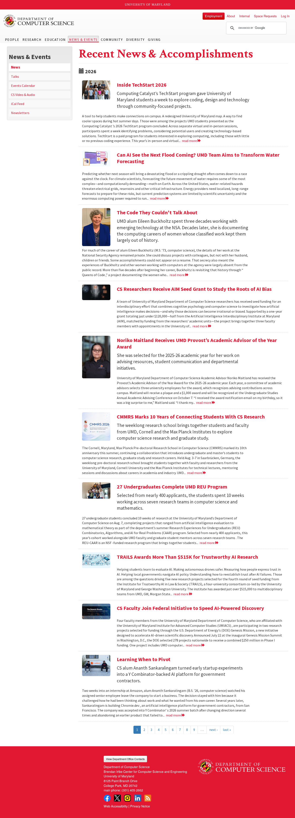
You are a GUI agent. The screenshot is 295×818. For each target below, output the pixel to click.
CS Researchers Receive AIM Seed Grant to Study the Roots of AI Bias (194, 289)
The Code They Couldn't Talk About (157, 212)
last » (227, 729)
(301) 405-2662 (132, 790)
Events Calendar (23, 85)
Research (31, 39)
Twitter (117, 798)
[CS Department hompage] (241, 765)
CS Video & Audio (23, 94)
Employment (213, 16)
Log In (285, 16)
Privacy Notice (140, 806)
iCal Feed (17, 104)
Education (55, 39)
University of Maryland (147, 4)
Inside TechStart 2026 (142, 84)
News (15, 67)
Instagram (127, 798)
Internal (244, 16)
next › (213, 729)
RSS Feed (147, 798)
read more (190, 140)
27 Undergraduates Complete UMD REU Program (172, 486)
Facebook (107, 798)
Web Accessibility (116, 806)
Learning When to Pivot (143, 659)
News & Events (83, 39)
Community (112, 39)
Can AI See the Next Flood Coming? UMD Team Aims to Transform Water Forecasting (198, 158)
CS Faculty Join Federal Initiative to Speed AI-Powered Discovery (190, 608)
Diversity (135, 39)
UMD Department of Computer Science (39, 21)
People (12, 39)
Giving (154, 39)
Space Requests (265, 16)
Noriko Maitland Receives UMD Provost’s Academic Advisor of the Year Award (197, 343)
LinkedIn (137, 798)
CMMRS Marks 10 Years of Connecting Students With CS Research (191, 416)
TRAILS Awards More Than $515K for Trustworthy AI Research (187, 557)
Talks (15, 76)
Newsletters (20, 113)
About (231, 16)
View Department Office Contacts (125, 759)
